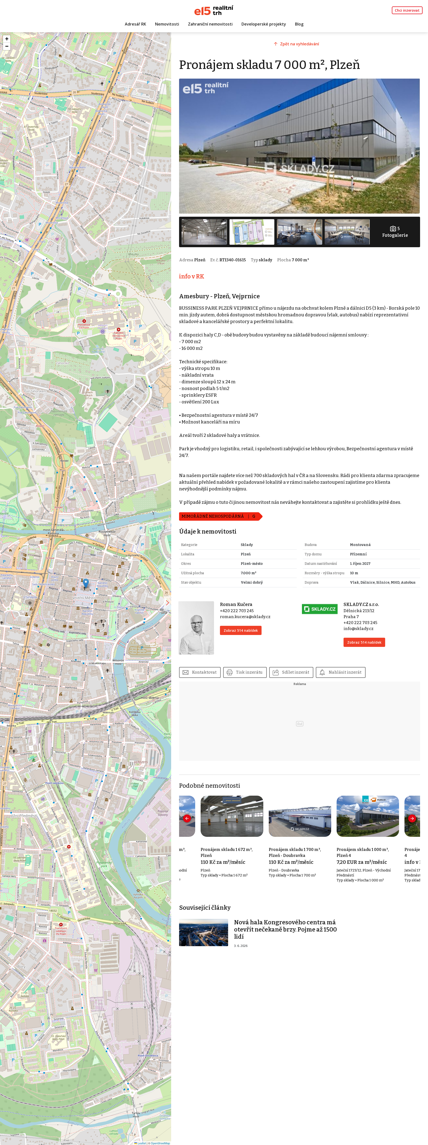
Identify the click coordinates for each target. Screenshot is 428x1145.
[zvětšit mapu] (167, 602)
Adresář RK (135, 24)
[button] (86, 583)
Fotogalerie (395, 232)
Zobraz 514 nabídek (241, 630)
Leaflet (141, 1143)
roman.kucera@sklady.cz (245, 616)
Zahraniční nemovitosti (210, 24)
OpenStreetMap (160, 1143)
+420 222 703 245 (237, 610)
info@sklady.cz (359, 628)
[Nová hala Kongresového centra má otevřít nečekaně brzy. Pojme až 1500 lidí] (203, 932)
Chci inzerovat (407, 10)
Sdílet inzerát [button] (295, 672)
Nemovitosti (167, 24)
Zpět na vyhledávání (299, 44)
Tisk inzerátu (249, 672)
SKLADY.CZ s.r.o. (361, 604)
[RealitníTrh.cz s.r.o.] (213, 9)
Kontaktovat (204, 672)
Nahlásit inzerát (345, 672)
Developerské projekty (263, 24)
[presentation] (187, 818)
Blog (299, 24)
